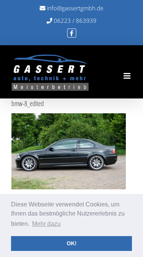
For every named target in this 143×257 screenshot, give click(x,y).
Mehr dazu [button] (46, 224)
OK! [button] (72, 243)
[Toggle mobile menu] (128, 76)
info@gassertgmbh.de (74, 8)
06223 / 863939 (74, 20)
